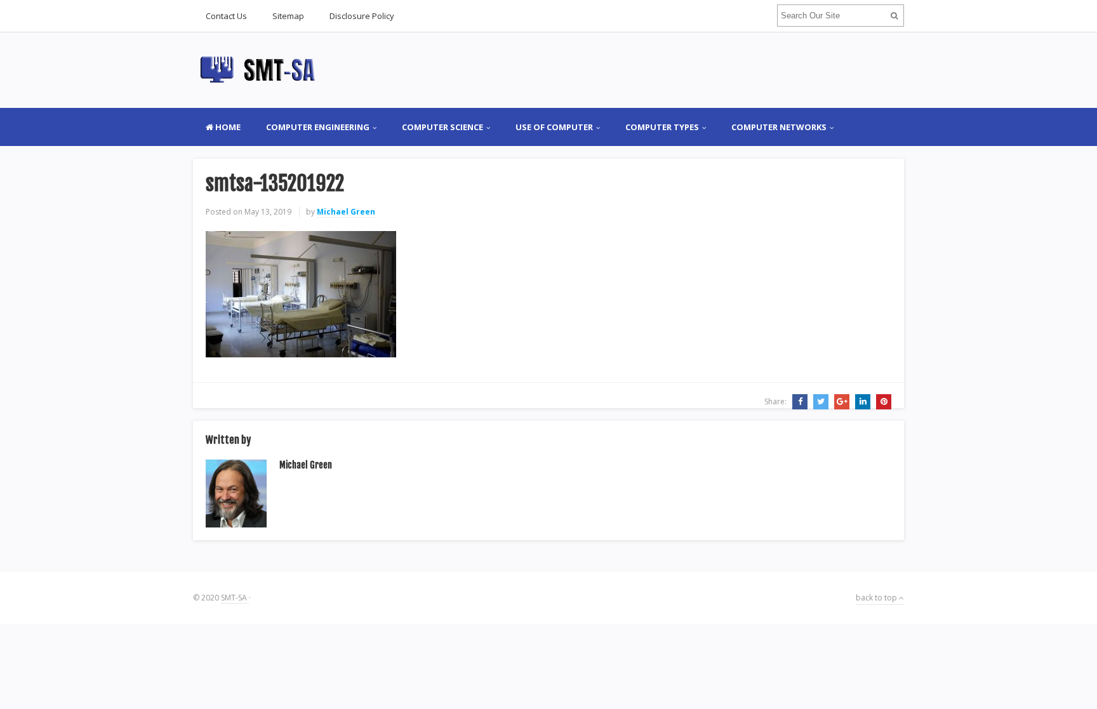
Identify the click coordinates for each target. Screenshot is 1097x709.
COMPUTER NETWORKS (779, 127)
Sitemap (288, 16)
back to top (877, 597)
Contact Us (226, 16)
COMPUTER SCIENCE (442, 127)
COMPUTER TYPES (662, 127)
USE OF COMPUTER (554, 127)
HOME (227, 127)
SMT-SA (235, 597)
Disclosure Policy (361, 16)
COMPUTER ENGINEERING (317, 127)
